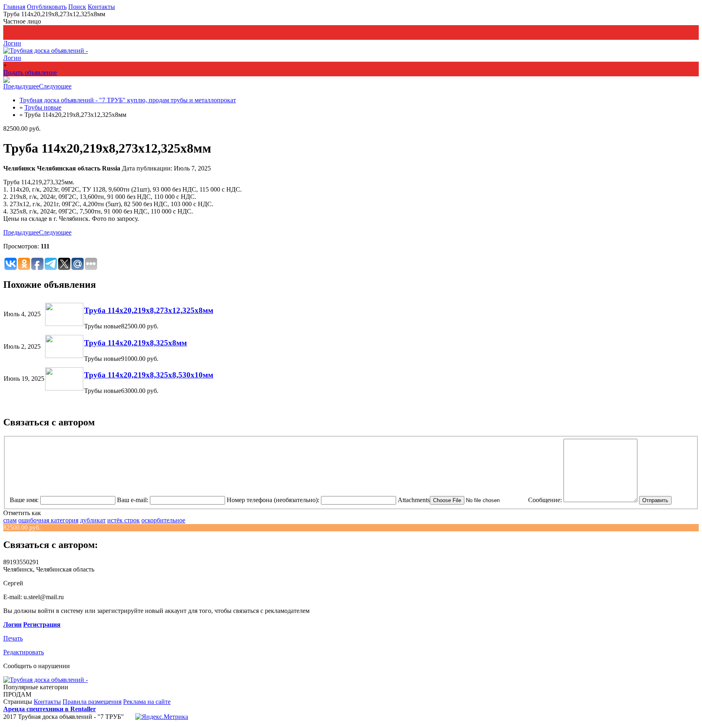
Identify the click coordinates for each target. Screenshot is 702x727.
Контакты (101, 6)
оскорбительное (163, 520)
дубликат (93, 520)
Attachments (414, 499)
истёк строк (123, 520)
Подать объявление (30, 35)
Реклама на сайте (147, 701)
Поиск (77, 6)
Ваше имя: (24, 499)
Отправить (655, 500)
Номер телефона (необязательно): (273, 499)
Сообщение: (545, 499)
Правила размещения (92, 701)
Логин (12, 624)
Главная (14, 6)
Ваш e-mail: (132, 499)
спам (10, 520)
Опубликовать (47, 6)
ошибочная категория (48, 520)
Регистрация (42, 624)
